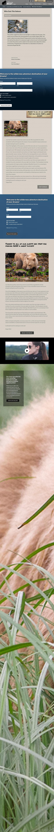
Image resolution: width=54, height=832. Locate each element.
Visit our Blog (40, 0)
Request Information (6, 105)
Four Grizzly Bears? (15, 63)
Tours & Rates (38, 4)
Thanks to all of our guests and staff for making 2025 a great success (39, 114)
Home (27, 4)
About (31, 4)
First (1, 85)
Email (1, 88)
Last (18, 85)
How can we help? (4, 93)
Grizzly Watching (27, 6)
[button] (27, 350)
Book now (49, 1)
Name (1, 81)
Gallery (44, 4)
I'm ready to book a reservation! (9, 97)
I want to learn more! (6, 95)
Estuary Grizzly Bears (15, 58)
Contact (50, 4)
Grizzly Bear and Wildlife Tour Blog (14, 6)
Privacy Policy (7, 100)
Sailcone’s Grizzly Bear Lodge (9, 2)
